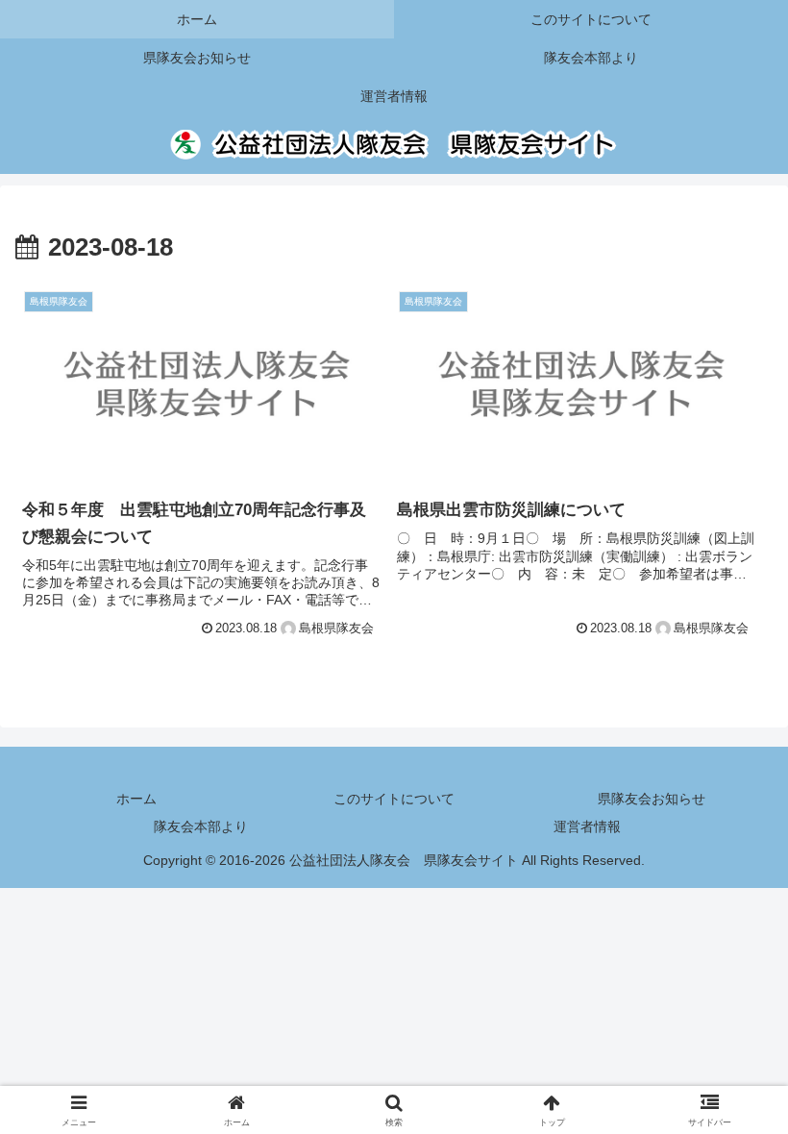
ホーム (136, 798)
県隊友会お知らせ (651, 798)
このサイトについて (394, 798)
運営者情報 (587, 826)
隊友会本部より (201, 826)
